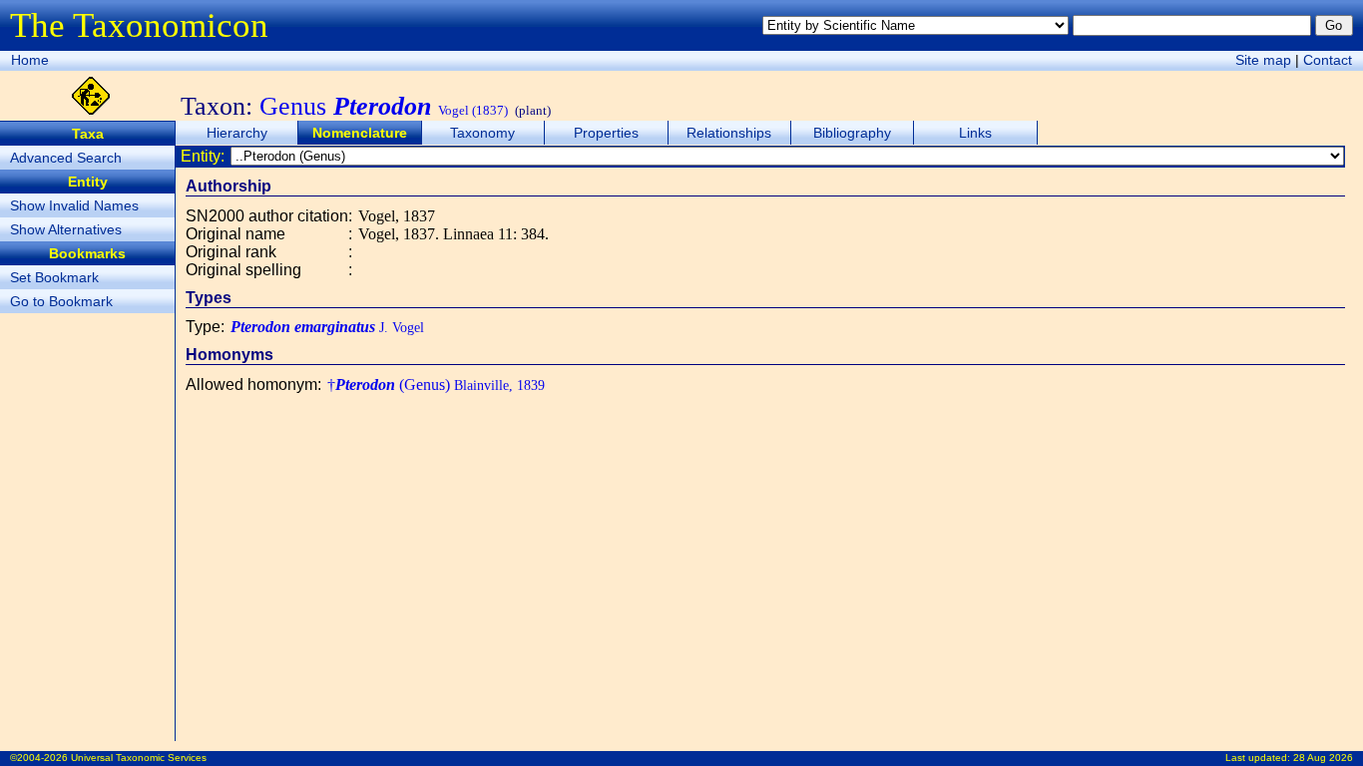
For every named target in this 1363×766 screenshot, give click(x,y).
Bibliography (852, 133)
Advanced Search (66, 158)
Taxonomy (482, 133)
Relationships (728, 133)
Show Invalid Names (74, 205)
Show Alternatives (66, 229)
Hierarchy (237, 133)
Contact (1327, 60)
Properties (606, 133)
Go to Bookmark (61, 301)
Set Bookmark (54, 277)
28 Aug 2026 (1323, 757)
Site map (1263, 60)
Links (975, 133)
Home (30, 60)
